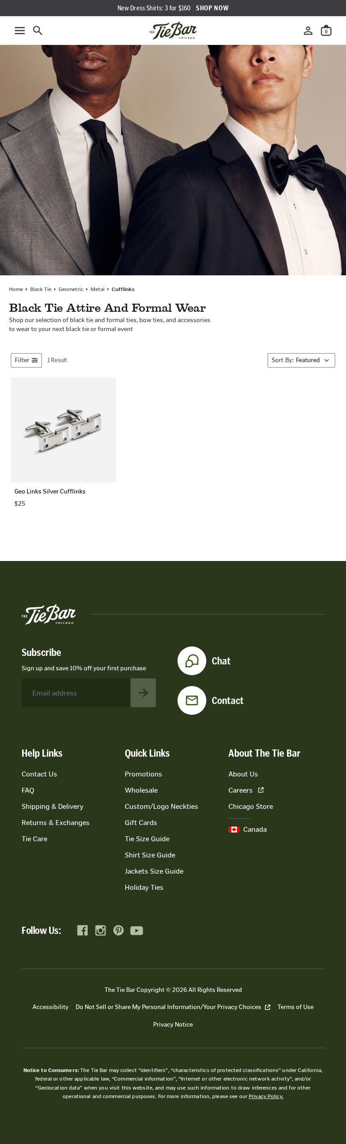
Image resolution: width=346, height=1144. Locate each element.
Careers (240, 790)
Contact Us (39, 774)
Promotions (143, 774)
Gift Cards (141, 822)
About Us (243, 774)
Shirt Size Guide (150, 855)
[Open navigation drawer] (20, 30)
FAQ (28, 790)
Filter (22, 360)
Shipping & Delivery (52, 806)
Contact (228, 700)
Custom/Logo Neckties (161, 806)
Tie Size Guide (147, 838)
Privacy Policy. (266, 1096)
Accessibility (50, 1007)
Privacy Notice (173, 1024)
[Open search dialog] (38, 30)
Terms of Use (296, 1007)
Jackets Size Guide (154, 871)
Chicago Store (250, 806)
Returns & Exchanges (56, 822)
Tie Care (34, 838)
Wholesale (141, 790)
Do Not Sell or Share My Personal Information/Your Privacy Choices (168, 1007)
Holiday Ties (144, 887)
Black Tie (40, 289)
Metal (98, 289)
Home (16, 289)
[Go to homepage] (173, 31)
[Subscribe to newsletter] (143, 692)
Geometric (71, 289)
